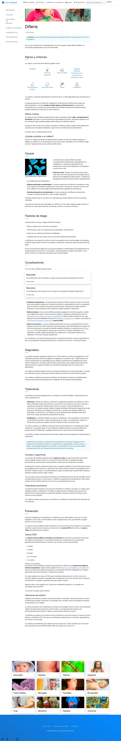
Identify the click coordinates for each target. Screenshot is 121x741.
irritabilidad (73, 568)
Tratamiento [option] (12, 37)
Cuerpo (70, 2)
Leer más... (31, 281)
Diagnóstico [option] (12, 32)
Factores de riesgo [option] (10, 21)
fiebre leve (64, 568)
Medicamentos (80, 2)
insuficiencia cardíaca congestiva (39, 320)
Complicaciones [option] (14, 28)
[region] (57, 642)
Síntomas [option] (10, 10)
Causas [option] (9, 15)
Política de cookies (61, 726)
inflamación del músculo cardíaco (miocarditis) (44, 316)
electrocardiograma (66, 318)
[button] (2, 739)
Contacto (74, 726)
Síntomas (41, 2)
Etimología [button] (30, 32)
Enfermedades (29, 2)
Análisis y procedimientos (56, 2)
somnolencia (83, 568)
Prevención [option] (11, 42)
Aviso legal (47, 726)
